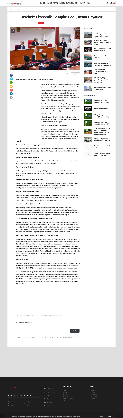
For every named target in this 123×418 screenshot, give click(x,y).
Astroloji (93, 398)
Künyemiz (50, 402)
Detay (101, 416)
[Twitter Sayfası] (12, 395)
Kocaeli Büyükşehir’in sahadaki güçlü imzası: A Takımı (101, 71)
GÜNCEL (42, 3)
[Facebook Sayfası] (9, 395)
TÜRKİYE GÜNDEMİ (72, 3)
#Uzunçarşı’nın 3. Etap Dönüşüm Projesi (50, 315)
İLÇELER (62, 3)
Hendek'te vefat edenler (101, 108)
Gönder (75, 331)
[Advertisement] (28, 111)
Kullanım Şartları (27, 402)
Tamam (109, 416)
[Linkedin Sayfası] (22, 395)
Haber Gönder (27, 406)
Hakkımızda (11, 402)
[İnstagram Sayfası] (15, 395)
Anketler (93, 392)
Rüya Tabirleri (94, 396)
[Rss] (25, 395)
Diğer (89, 3)
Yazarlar (49, 395)
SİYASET (82, 3)
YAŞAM (49, 3)
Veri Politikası (12, 406)
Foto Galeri (50, 388)
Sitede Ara (94, 390)
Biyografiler (94, 394)
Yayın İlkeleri (11, 404)
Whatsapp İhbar (27, 404)
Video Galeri (50, 392)
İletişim (48, 406)
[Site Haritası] (28, 395)
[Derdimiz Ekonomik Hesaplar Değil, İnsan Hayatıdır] (45, 48)
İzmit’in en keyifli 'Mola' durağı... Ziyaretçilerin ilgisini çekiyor (102, 42)
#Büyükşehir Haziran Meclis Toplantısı (27, 315)
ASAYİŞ (55, 3)
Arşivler (49, 399)
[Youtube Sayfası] (18, 395)
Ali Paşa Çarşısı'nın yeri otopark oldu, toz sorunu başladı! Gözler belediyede (101, 34)
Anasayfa (11, 9)
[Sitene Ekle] (31, 395)
